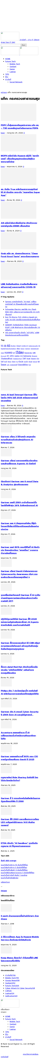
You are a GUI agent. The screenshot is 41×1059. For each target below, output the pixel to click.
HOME (7, 59)
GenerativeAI (35, 349)
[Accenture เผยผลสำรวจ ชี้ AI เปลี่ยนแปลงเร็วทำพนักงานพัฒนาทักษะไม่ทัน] (6, 727)
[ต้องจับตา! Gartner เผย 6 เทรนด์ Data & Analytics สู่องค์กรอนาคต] (6, 476)
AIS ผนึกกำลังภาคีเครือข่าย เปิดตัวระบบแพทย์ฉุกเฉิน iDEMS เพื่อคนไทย (19, 224)
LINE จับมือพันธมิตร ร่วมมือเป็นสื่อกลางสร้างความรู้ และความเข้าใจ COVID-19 (19, 286)
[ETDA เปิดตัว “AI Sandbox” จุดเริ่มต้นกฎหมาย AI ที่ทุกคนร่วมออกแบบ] (6, 838)
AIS (8, 345)
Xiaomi (33, 358)
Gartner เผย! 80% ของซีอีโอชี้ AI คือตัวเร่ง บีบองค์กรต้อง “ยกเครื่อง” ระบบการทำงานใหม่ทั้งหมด (20, 550)
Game (12, 69)
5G (2, 345)
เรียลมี (30, 362)
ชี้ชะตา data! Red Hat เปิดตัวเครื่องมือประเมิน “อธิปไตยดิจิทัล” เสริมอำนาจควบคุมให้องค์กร (19, 669)
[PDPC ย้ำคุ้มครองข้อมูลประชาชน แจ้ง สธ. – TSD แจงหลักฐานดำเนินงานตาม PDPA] (18, 120)
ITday (20, 352)
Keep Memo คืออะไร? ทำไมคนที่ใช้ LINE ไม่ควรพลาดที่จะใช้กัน (19, 959)
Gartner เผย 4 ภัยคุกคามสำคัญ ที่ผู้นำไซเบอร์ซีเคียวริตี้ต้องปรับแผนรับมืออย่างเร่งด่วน (20, 526)
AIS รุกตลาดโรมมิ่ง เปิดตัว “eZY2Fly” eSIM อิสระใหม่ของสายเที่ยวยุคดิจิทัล (22, 334)
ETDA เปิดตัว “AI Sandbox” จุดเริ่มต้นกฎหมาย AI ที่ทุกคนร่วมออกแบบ (19, 845)
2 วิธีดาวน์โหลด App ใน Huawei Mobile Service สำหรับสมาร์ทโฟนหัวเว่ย (20, 938)
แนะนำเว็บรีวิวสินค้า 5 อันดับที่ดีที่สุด (14, 870)
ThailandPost (6, 358)
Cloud (18, 346)
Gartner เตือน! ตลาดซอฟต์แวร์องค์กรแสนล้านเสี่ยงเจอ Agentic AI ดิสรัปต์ (19, 462)
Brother (13, 346)
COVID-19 (24, 346)
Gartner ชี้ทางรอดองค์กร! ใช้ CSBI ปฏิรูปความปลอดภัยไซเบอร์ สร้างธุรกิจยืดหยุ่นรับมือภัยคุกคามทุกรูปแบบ (20, 645)
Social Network (16, 82)
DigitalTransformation (8, 349)
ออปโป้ (26, 362)
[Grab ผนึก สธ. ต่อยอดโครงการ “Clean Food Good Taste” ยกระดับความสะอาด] (18, 248)
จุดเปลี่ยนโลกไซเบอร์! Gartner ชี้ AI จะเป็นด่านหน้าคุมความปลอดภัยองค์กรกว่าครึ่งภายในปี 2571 (20, 598)
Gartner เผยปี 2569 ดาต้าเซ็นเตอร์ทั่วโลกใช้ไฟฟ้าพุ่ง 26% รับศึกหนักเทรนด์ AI (19, 504)
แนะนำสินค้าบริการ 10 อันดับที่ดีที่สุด (14, 865)
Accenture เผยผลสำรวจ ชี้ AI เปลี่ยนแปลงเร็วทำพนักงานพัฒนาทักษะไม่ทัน (18, 735)
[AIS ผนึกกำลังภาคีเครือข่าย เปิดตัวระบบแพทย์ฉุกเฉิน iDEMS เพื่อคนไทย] (18, 218)
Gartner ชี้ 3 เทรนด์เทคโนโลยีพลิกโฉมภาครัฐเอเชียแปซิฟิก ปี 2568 (20, 800)
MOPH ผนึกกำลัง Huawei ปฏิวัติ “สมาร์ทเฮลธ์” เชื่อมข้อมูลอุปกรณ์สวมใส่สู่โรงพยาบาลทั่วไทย (20, 158)
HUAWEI (8, 352)
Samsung (27, 356)
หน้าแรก (4, 92)
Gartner (27, 349)
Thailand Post (17, 359)
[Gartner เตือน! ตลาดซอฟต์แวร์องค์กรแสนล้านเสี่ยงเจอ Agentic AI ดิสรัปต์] (6, 455)
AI (5, 345)
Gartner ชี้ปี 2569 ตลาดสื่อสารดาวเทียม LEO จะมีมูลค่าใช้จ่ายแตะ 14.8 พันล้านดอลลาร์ (20, 822)
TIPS (7, 74)
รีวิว (6, 77)
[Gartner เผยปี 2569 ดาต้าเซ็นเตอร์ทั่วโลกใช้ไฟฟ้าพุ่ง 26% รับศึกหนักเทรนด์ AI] (6, 497)
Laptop (13, 71)
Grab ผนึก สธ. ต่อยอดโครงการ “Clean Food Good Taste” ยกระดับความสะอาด (20, 255)
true (28, 358)
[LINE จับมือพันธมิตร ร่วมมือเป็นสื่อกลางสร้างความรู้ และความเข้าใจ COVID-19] (18, 279)
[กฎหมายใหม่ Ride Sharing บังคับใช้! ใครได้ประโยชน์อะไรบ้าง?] (6, 772)
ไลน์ (30, 365)
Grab (2, 353)
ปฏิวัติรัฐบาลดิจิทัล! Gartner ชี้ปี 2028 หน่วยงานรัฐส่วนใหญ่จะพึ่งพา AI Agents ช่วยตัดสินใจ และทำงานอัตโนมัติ (20, 622)
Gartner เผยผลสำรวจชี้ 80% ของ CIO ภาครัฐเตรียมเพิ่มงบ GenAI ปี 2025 (19, 758)
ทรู (17, 362)
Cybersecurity (33, 346)
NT (8, 356)
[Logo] (10, 54)
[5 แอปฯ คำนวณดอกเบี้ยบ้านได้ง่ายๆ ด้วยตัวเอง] (6, 911)
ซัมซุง (9, 362)
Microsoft (3, 356)
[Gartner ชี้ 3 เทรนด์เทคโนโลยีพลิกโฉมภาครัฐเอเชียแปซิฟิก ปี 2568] (6, 793)
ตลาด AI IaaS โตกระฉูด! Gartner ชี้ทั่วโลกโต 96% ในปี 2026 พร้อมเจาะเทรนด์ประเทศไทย (19, 397)
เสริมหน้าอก (5, 882)
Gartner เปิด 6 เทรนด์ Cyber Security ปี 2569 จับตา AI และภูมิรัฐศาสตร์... (20, 713)
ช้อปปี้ (5, 362)
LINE (34, 353)
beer (3, 133)
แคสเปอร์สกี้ (13, 365)
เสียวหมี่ (35, 362)
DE (39, 346)
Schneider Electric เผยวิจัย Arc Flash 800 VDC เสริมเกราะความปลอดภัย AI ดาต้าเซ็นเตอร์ (22, 312)
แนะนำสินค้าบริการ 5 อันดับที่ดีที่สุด (14, 867)
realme (17, 356)
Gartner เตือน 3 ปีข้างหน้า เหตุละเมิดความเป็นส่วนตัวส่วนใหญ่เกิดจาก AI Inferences (18, 439)
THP (24, 358)
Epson (22, 349)
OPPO (12, 356)
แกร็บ (8, 365)
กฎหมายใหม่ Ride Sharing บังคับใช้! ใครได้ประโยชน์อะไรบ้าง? (19, 779)
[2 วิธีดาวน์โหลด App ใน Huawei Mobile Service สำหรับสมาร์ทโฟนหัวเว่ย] (6, 932)
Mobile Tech (15, 64)
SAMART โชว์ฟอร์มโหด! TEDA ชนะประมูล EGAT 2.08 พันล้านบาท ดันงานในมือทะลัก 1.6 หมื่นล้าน (22, 327)
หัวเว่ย (20, 361)
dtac (18, 348)
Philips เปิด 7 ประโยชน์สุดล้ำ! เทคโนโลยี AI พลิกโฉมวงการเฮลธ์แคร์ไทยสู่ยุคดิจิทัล (20, 692)
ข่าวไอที (8, 79)
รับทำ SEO (25, 1049)
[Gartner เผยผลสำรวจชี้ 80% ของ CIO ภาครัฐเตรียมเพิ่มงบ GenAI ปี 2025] (6, 751)
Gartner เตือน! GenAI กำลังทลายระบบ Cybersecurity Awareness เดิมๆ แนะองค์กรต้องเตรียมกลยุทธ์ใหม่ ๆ (19, 574)
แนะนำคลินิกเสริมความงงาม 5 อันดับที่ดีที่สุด (17, 872)
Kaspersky (28, 353)
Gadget (13, 66)
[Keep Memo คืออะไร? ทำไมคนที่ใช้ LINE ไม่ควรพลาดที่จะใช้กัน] (6, 953)
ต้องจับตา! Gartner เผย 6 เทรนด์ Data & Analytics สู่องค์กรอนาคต (19, 483)
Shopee (34, 356)
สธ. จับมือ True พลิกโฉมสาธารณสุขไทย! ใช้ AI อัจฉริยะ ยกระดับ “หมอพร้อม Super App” (20, 192)
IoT (14, 353)
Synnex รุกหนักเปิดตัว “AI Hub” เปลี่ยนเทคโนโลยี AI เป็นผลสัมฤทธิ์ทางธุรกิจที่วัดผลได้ (22, 304)
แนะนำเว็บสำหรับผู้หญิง (9, 878)
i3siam (4, 891)
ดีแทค (14, 362)
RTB (21, 356)
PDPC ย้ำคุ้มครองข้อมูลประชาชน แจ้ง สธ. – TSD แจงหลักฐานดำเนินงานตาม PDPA (20, 127)
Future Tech (10, 61)
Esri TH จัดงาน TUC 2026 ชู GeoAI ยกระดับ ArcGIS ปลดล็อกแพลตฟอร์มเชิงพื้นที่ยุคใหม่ (22, 320)
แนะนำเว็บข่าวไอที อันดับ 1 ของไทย (14, 875)
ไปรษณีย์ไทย (23, 364)
